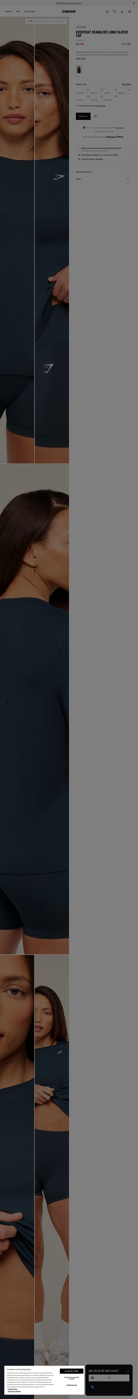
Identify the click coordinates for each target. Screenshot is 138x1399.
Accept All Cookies (71, 1371)
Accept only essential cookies (71, 1378)
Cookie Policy (12, 1389)
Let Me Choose (71, 1385)
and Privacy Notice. (14, 1391)
